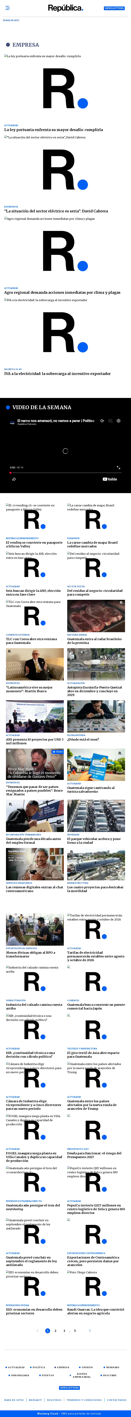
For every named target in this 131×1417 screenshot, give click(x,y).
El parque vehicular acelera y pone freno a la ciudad (94, 841)
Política (39, 1367)
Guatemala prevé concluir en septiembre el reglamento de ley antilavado (31, 1261)
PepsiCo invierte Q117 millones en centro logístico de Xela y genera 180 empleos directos (96, 1209)
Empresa (63, 1367)
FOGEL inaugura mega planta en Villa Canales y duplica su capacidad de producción (34, 1157)
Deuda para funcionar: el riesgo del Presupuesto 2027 (94, 1155)
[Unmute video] (65, 451)
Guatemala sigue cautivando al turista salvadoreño (91, 790)
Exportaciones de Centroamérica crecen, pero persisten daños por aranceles (93, 1261)
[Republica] (65, 8)
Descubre (110, 1375)
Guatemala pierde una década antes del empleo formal (33, 841)
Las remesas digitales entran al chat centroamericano (34, 889)
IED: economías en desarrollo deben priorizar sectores (34, 1311)
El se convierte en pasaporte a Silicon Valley (34, 544)
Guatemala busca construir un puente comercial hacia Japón (96, 1006)
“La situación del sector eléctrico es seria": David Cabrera (56, 211)
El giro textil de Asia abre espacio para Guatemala (93, 1055)
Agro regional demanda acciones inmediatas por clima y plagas (62, 292)
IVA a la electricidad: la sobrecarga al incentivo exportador (57, 373)
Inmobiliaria (20, 1375)
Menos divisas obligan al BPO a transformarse (30, 954)
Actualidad (16, 1367)
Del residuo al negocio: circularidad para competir (95, 592)
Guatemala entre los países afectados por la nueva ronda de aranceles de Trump (92, 1105)
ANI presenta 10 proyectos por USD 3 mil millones (34, 741)
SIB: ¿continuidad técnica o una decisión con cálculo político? (30, 1055)
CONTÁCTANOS (117, 1400)
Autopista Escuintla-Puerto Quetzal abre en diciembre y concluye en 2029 (94, 691)
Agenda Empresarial (82, 1375)
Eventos (48, 1375)
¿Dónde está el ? (83, 739)
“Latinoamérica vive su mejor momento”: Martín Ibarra (29, 689)
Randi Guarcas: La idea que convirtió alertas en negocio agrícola (95, 1311)
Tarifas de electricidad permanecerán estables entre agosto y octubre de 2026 (95, 956)
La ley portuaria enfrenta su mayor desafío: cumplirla (53, 129)
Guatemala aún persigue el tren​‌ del (33, 1207)
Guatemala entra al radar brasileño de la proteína (94, 641)
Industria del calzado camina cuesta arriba (34, 1006)
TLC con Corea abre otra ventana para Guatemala (31, 641)
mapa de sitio (14, 1400)
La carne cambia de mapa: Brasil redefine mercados (92, 544)
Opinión (87, 1367)
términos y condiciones (84, 1400)
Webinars (113, 1367)
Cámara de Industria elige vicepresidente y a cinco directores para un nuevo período (33, 1105)
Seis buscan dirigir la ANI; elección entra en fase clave (33, 592)
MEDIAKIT (35, 1400)
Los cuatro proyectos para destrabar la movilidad (95, 889)
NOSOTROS (54, 1400)
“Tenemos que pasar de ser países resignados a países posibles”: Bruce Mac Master (34, 790)
